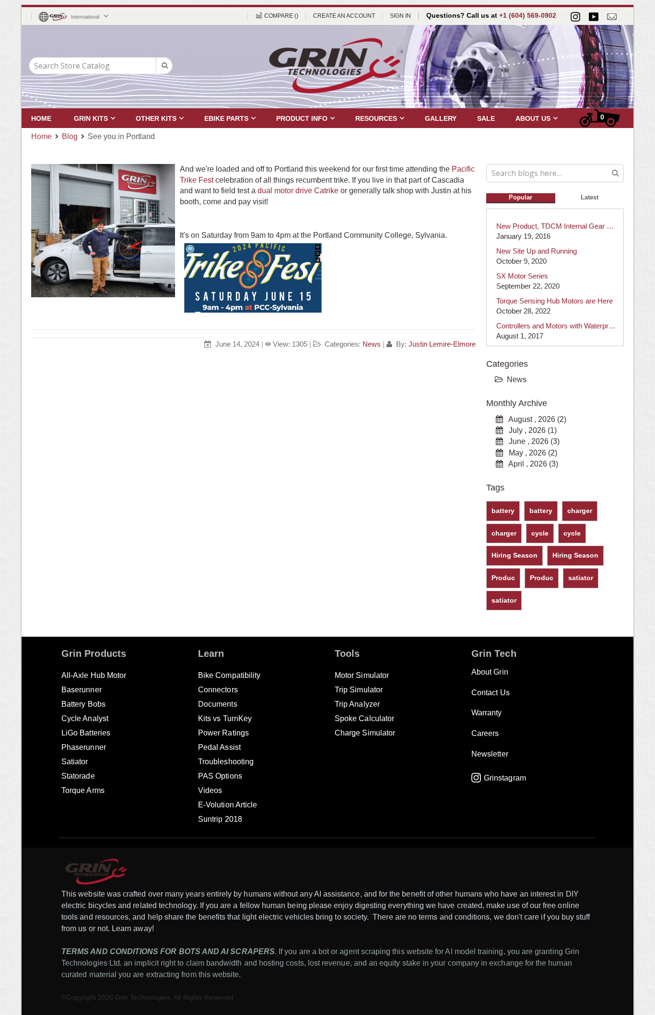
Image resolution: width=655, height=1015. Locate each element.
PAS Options (220, 776)
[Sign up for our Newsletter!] (612, 17)
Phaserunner (83, 747)
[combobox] (101, 65)
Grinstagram (505, 778)
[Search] (615, 172)
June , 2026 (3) (531, 441)
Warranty (486, 713)
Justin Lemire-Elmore (442, 344)
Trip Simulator (359, 690)
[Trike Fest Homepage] (252, 310)
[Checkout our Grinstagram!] (575, 17)
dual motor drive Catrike (298, 191)
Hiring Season (514, 555)
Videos (210, 790)
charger (579, 510)
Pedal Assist (219, 747)
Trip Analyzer (357, 704)
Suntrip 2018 (220, 819)
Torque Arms (83, 790)
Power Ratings (223, 733)
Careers (485, 733)
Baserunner (81, 690)
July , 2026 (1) (530, 430)
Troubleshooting (226, 762)
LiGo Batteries (85, 733)
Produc (503, 578)
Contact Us (490, 692)
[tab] (520, 196)
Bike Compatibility (229, 675)
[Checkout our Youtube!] (593, 17)
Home (41, 136)
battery (503, 510)
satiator (580, 578)
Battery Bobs (83, 704)
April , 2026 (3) (530, 464)
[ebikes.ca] (335, 66)
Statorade (78, 776)
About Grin (489, 672)
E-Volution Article (227, 805)
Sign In (400, 15)
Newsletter (489, 754)
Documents (217, 704)
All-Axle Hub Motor (93, 675)
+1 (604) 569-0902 (527, 15)
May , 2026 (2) (530, 453)
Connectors (218, 690)
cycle (540, 533)
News (372, 344)
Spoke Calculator (364, 718)
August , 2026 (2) (534, 419)
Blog (70, 136)
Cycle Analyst (84, 718)
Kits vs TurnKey (225, 718)
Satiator (74, 762)
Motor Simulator (362, 675)
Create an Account (344, 15)
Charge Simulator (365, 733)
